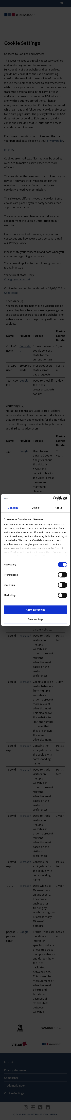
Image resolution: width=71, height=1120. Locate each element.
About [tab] (58, 507)
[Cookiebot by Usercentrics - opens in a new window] (52, 498)
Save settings (35, 619)
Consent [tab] (13, 507)
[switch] (62, 574)
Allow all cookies (35, 609)
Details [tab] (36, 507)
